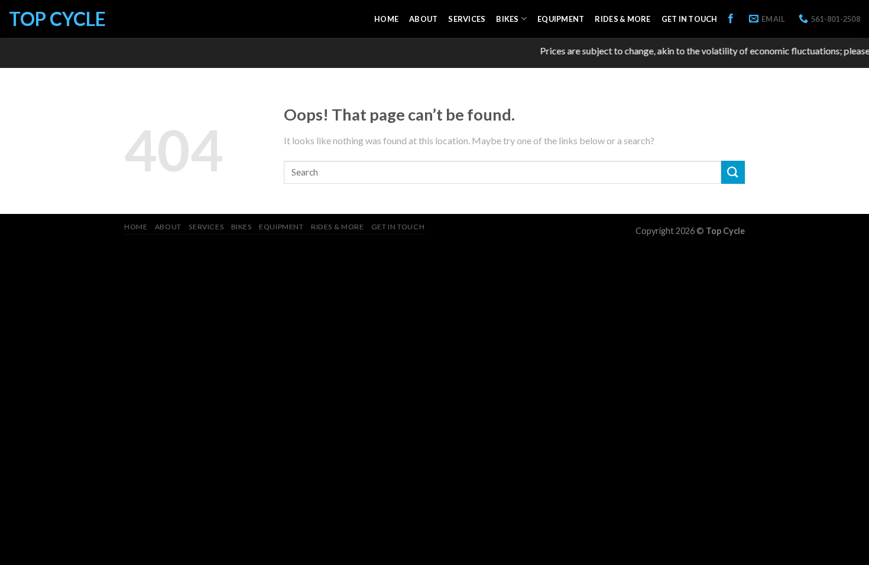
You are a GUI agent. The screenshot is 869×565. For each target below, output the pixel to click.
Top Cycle (57, 18)
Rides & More (622, 19)
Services (466, 19)
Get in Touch (690, 19)
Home (386, 19)
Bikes (507, 19)
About (423, 19)
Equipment (560, 19)
